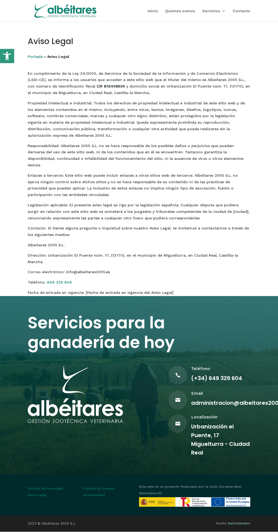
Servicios (211, 11)
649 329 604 (59, 282)
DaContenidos (239, 523)
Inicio (153, 11)
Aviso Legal (37, 495)
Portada (35, 56)
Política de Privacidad (45, 488)
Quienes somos (180, 11)
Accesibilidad (94, 495)
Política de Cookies (99, 488)
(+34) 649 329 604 (216, 378)
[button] (7, 56)
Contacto (241, 11)
